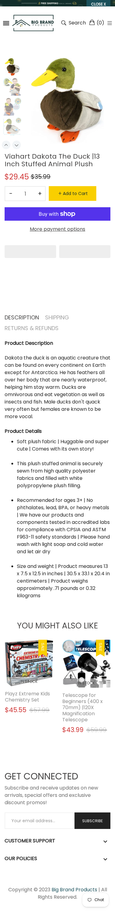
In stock (29, 681)
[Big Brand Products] (33, 23)
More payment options (57, 229)
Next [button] (16, 144)
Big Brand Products (74, 889)
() (100, 22)
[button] (30, 251)
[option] (14, 68)
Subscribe (92, 820)
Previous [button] (6, 144)
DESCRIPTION (22, 317)
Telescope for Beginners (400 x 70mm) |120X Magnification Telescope (82, 707)
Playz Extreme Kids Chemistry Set (27, 697)
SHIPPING (57, 317)
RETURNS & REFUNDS (32, 328)
